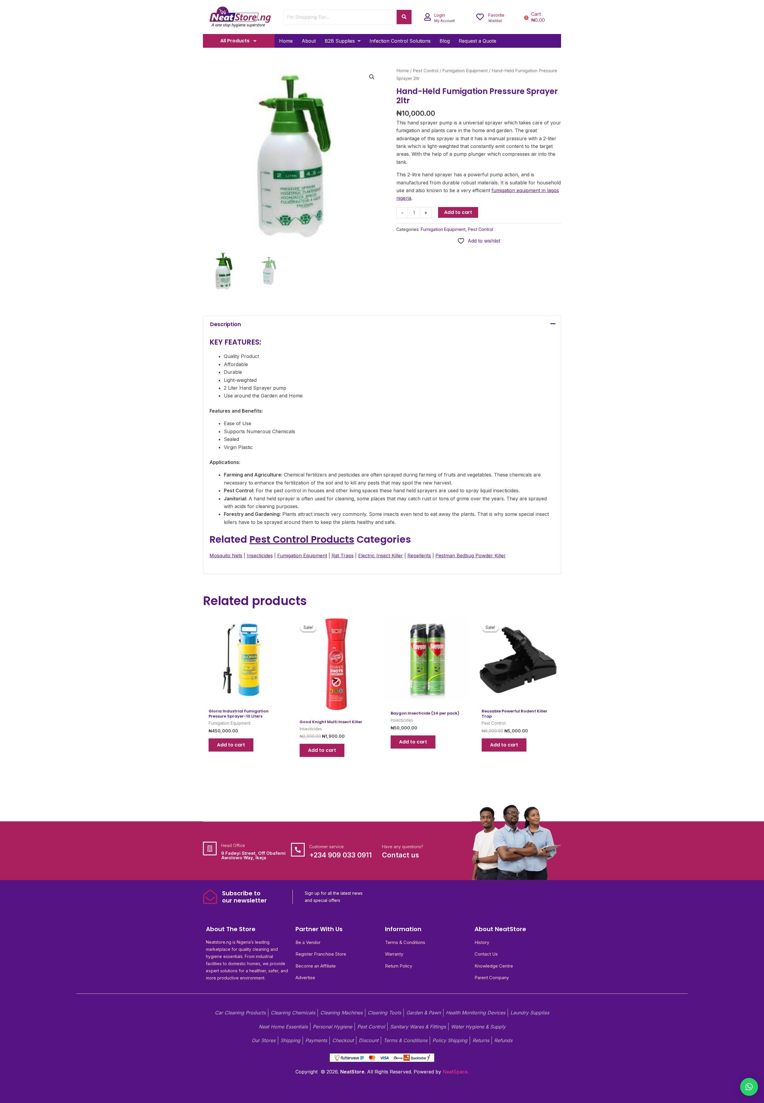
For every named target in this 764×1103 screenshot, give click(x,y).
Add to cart (458, 212)
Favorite (496, 15)
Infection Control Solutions (400, 41)
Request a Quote (477, 41)
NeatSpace (455, 1072)
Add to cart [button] (231, 744)
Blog (445, 41)
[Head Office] (210, 848)
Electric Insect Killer (380, 556)
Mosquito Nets (226, 556)
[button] (342, 41)
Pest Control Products (301, 539)
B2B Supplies (340, 41)
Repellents (419, 556)
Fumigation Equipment (465, 70)
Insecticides (260, 556)
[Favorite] (480, 17)
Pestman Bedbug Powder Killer (470, 556)
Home (286, 41)
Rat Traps (343, 556)
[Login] (427, 17)
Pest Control (425, 70)
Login (439, 15)
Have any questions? (402, 846)
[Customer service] (298, 850)
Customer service (326, 846)
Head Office (233, 845)
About (309, 41)
